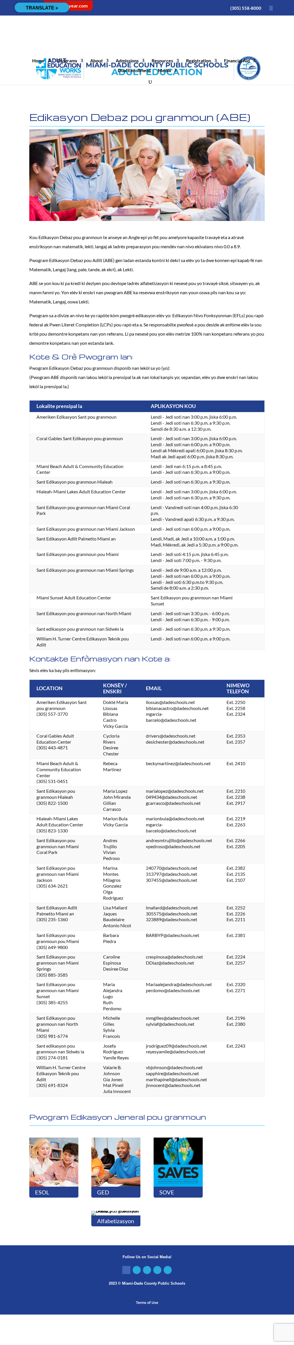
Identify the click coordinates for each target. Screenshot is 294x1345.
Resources (162, 61)
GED (103, 1192)
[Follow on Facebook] (126, 1270)
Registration (198, 61)
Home (38, 61)
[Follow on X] (137, 1270)
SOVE (166, 1192)
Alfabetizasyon (115, 1220)
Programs (67, 61)
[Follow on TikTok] (157, 1270)
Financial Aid (237, 61)
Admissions (127, 61)
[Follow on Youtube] (168, 1270)
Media (164, 70)
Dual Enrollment (134, 70)
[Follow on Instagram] (147, 1270)
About (96, 61)
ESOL (42, 1192)
